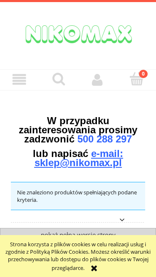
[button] (19, 79)
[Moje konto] (97, 79)
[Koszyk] (136, 79)
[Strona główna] (78, 33)
